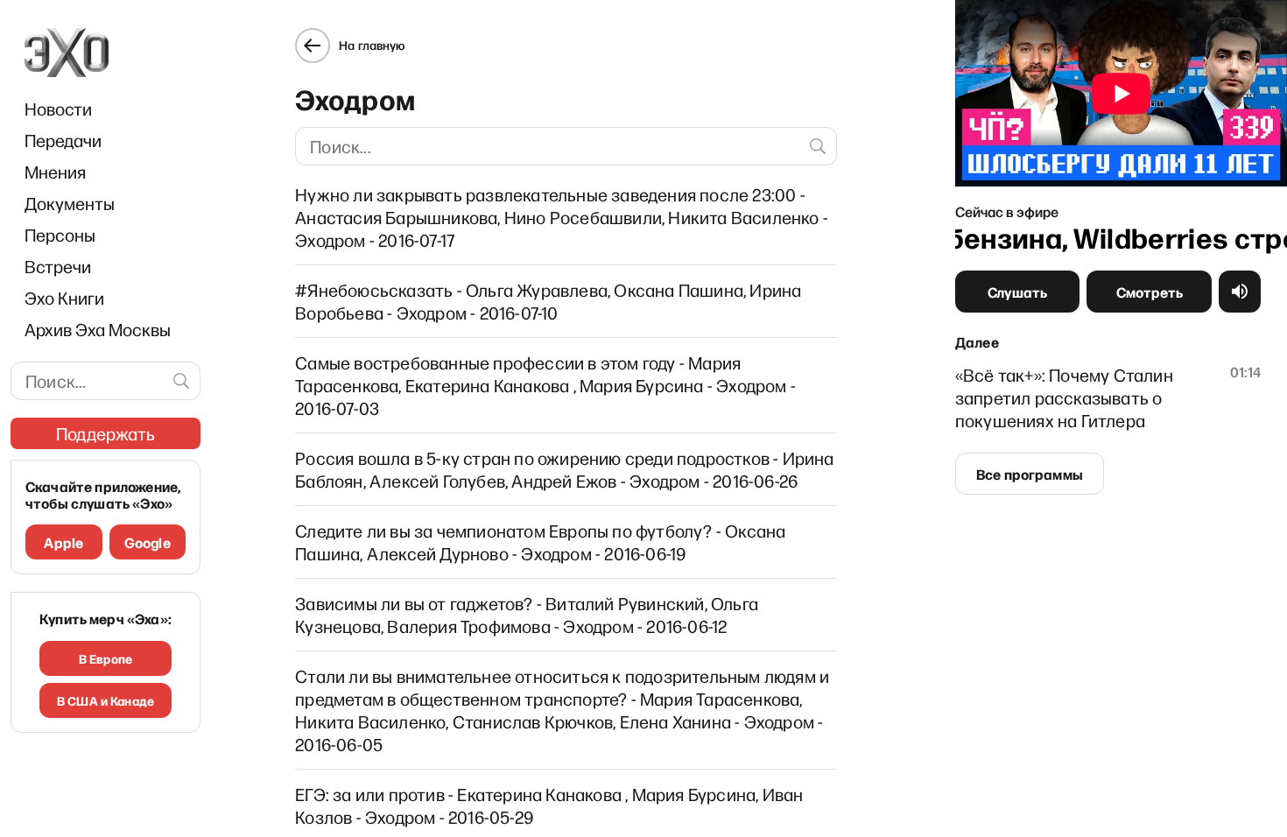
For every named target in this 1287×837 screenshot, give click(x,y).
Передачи (63, 140)
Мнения (55, 171)
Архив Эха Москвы (98, 329)
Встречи (58, 266)
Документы (70, 203)
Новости (58, 108)
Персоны (60, 234)
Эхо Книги (64, 297)
